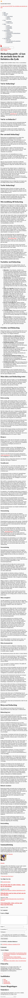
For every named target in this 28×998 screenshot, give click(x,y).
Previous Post (4, 876)
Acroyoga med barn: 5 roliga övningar (12, 956)
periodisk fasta (13, 113)
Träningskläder (6, 30)
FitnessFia (8, 39)
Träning (5, 15)
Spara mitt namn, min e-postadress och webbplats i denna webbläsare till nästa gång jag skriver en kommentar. (14, 935)
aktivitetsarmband (9, 531)
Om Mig (5, 980)
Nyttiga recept (9, 22)
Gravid (7, 29)
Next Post (10, 876)
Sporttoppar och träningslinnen (13, 33)
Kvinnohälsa (9, 28)
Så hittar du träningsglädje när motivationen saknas (14, 953)
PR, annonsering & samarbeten (13, 41)
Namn (2, 926)
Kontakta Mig (6, 982)
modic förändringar (5, 455)
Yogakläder (8, 34)
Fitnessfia (10, 854)
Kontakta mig (9, 42)
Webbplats (3, 932)
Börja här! (5, 13)
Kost (4, 20)
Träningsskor (9, 35)
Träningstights (9, 32)
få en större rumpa (12, 238)
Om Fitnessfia (6, 38)
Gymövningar (9, 16)
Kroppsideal (9, 26)
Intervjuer (8, 19)
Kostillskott (8, 21)
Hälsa (4, 24)
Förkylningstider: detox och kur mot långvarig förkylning (11, 903)
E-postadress (4, 929)
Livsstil (8, 25)
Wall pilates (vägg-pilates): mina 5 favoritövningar (14, 960)
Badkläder (8, 37)
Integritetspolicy (7, 983)
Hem (4, 12)
